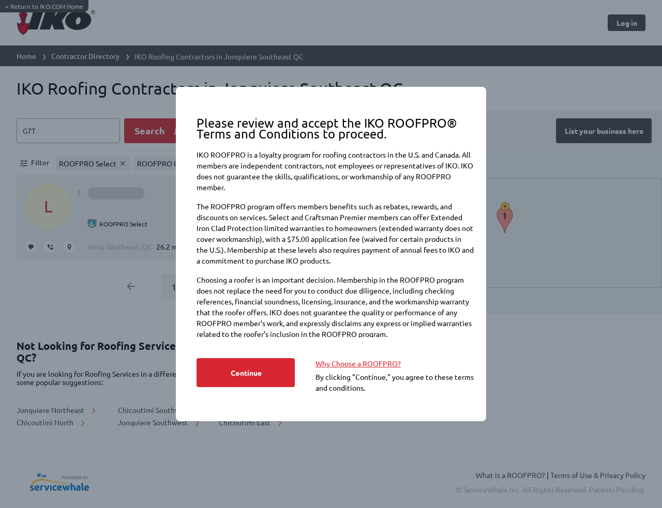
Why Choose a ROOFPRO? (358, 363)
